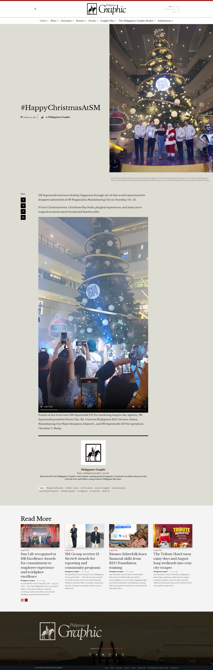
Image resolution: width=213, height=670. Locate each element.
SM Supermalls (94, 491)
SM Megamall (82, 491)
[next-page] (26, 600)
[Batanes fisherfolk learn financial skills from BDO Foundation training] (128, 535)
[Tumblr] (116, 654)
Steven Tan (106, 491)
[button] (35, 9)
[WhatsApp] (23, 217)
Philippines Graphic (59, 117)
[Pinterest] (23, 211)
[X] (23, 205)
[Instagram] (96, 654)
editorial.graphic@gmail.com (111, 648)
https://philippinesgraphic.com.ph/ (93, 473)
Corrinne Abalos (87, 488)
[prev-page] (22, 600)
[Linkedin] (103, 654)
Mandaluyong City (118, 488)
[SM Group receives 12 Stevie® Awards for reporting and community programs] (84, 535)
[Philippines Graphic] (106, 8)
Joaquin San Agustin (102, 488)
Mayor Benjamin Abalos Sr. (49, 491)
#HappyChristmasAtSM (55, 488)
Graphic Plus (25, 550)
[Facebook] (23, 199)
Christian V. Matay (71, 488)
